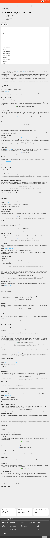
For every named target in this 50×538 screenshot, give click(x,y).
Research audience (13, 526)
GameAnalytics (6, 45)
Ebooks (38, 526)
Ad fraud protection (13, 529)
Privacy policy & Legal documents (14, 534)
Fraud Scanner (9, 149)
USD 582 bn (17, 72)
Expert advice (5, 8)
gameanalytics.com (9, 285)
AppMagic (5, 61)
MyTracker (5, 29)
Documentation (39, 523)
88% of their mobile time (34, 70)
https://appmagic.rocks (9, 431)
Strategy (46, 6)
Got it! (44, 536)
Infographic (39, 527)
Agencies (3, 526)
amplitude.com (8, 202)
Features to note (6, 31)
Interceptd (5, 57)
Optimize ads (12, 525)
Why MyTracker (31, 523)
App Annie (5, 33)
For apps (21, 525)
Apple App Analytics (6, 53)
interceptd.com (8, 395)
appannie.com (8, 161)
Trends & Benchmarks (37, 6)
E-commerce (4, 527)
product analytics (7, 483)
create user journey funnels (14, 116)
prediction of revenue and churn (23, 137)
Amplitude (5, 37)
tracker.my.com (8, 91)
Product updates (12, 6)
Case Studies (27, 6)
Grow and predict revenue (14, 527)
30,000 (23, 71)
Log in (43, 1)
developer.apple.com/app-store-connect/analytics (15, 362)
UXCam (4, 49)
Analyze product (12, 523)
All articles (4, 6)
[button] (2, 25)
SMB (2, 523)
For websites (22, 523)
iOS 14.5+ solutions (23, 527)
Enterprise (3, 525)
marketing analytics (16, 483)
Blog (38, 525)
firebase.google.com (9, 248)
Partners (38, 529)
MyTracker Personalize (5, 129)
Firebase (4, 41)
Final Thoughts (5, 63)
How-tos (20, 6)
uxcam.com (7, 318)
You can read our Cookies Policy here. (26, 536)
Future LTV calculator (24, 526)
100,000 (18, 71)
